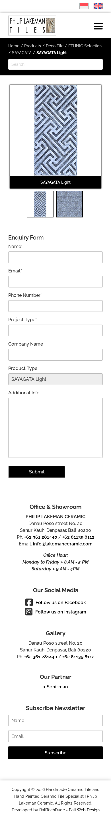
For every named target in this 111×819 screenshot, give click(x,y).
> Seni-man (55, 686)
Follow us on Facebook (61, 602)
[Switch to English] (95, 6)
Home (13, 46)
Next (93, 140)
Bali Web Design (84, 810)
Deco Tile (54, 46)
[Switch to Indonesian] (81, 6)
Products (32, 46)
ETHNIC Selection (85, 46)
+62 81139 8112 (78, 537)
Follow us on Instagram (60, 612)
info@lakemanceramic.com (62, 544)
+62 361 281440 (40, 537)
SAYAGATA (22, 52)
